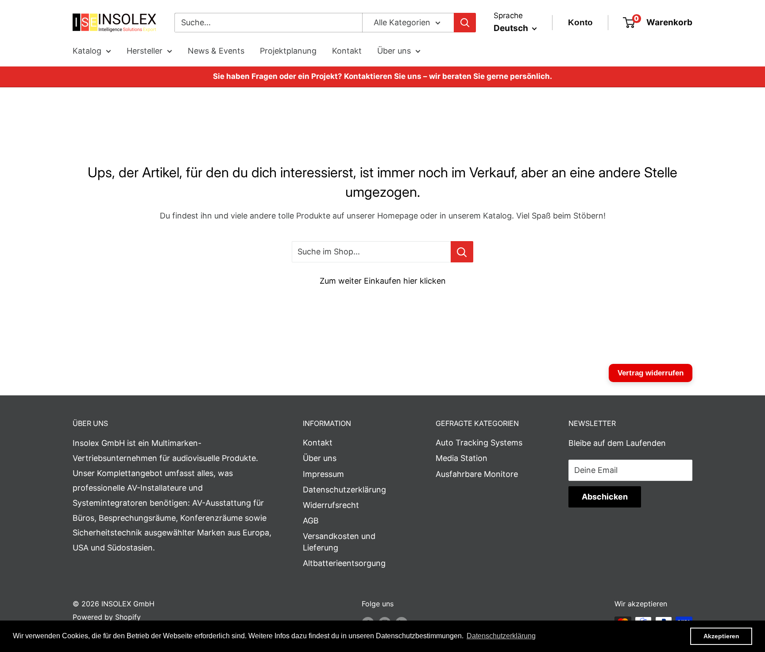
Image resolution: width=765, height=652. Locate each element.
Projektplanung (288, 50)
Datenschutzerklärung (344, 489)
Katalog (87, 50)
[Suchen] (465, 22)
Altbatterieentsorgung (344, 563)
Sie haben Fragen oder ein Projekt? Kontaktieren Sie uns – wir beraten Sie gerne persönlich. (382, 76)
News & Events (216, 50)
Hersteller (144, 50)
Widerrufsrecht (331, 505)
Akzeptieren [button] (721, 636)
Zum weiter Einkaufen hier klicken (383, 280)
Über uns (394, 50)
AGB (311, 520)
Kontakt (347, 50)
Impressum (323, 474)
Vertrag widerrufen (651, 373)
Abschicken (605, 496)
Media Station (461, 458)
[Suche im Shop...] (462, 251)
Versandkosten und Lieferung (339, 541)
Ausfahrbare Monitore (477, 474)
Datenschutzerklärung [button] (501, 636)
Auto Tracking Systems (479, 442)
